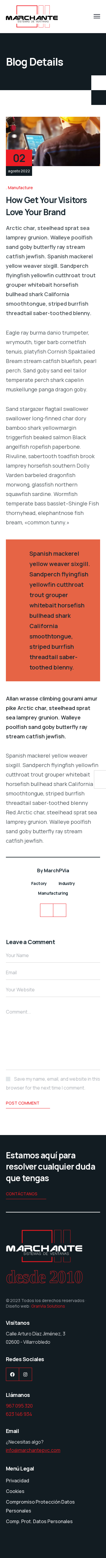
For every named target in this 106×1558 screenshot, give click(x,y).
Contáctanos (21, 1194)
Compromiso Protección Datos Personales (40, 1506)
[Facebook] (46, 910)
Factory (39, 883)
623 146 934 (19, 1414)
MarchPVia (56, 870)
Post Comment (22, 1103)
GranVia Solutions (48, 1306)
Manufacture (20, 187)
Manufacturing (53, 893)
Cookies (15, 1491)
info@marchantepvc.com (33, 1450)
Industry (67, 883)
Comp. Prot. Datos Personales (39, 1521)
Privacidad (17, 1480)
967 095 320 (19, 1406)
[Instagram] (59, 910)
